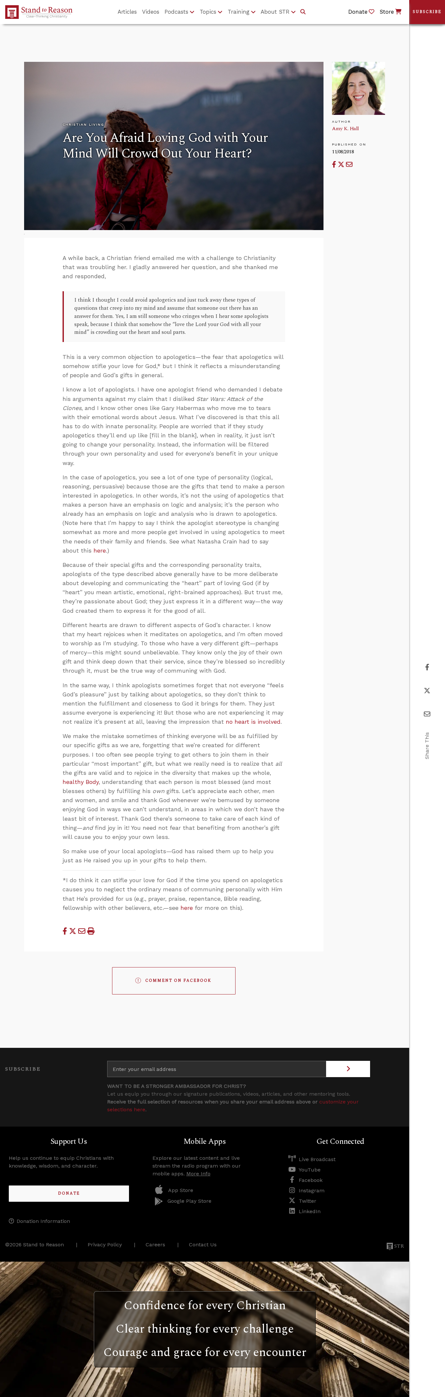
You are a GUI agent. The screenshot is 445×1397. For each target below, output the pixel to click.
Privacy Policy (105, 1244)
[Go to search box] (303, 12)
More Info (198, 1174)
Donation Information (43, 1221)
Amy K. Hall (345, 128)
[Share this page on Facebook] (335, 164)
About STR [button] (275, 11)
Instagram (311, 1190)
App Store (180, 1190)
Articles (127, 11)
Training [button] (239, 11)
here (99, 550)
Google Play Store (189, 1201)
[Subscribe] (348, 1069)
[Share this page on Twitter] (342, 164)
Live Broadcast (317, 1159)
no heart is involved (253, 722)
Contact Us (203, 1244)
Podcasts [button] (176, 11)
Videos (150, 11)
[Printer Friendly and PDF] (90, 931)
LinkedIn (310, 1211)
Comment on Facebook (178, 981)
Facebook (311, 1180)
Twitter (307, 1201)
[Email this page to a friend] (349, 164)
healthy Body (81, 782)
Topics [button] (208, 11)
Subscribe (427, 12)
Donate (69, 1193)
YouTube (310, 1170)
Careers (155, 1244)
